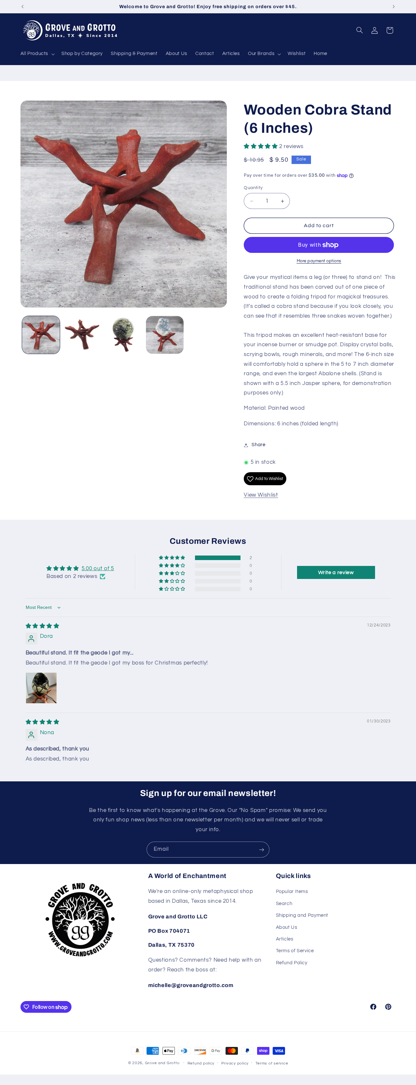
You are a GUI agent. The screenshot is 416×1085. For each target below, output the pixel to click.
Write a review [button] (336, 572)
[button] (37, 54)
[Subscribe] (261, 850)
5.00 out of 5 (98, 569)
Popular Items (292, 891)
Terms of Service (295, 951)
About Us (286, 927)
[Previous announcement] (22, 6)
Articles (284, 939)
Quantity (253, 187)
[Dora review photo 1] (41, 688)
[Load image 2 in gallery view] (82, 335)
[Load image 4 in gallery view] (165, 335)
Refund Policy (291, 962)
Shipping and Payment (302, 915)
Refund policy (201, 1063)
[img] (42, 626)
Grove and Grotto (162, 1063)
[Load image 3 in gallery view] (124, 335)
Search (284, 903)
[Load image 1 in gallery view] (41, 335)
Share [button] (258, 445)
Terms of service (271, 1063)
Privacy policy (235, 1063)
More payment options (319, 261)
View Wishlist (261, 495)
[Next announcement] (393, 6)
